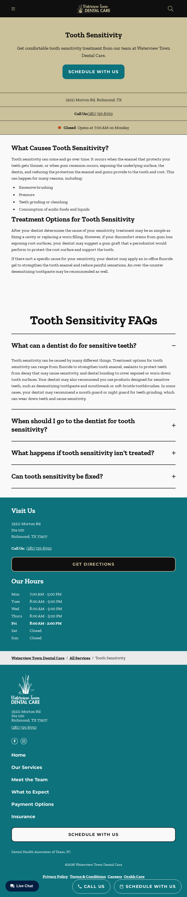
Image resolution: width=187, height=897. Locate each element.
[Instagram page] (24, 741)
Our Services (26, 767)
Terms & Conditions (88, 876)
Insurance (23, 816)
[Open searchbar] (171, 9)
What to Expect (30, 792)
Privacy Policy (55, 876)
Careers (115, 876)
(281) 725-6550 (100, 113)
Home (18, 755)
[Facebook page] (14, 741)
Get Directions (93, 564)
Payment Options (32, 804)
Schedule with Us (93, 71)
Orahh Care (134, 876)
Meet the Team (29, 779)
